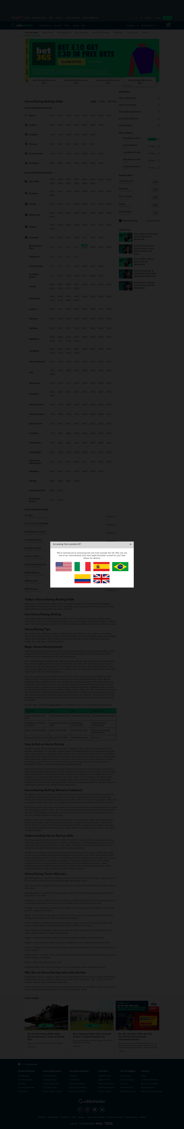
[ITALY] (82, 570)
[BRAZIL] (120, 570)
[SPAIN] (101, 570)
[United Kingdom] (101, 582)
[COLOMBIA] (82, 582)
